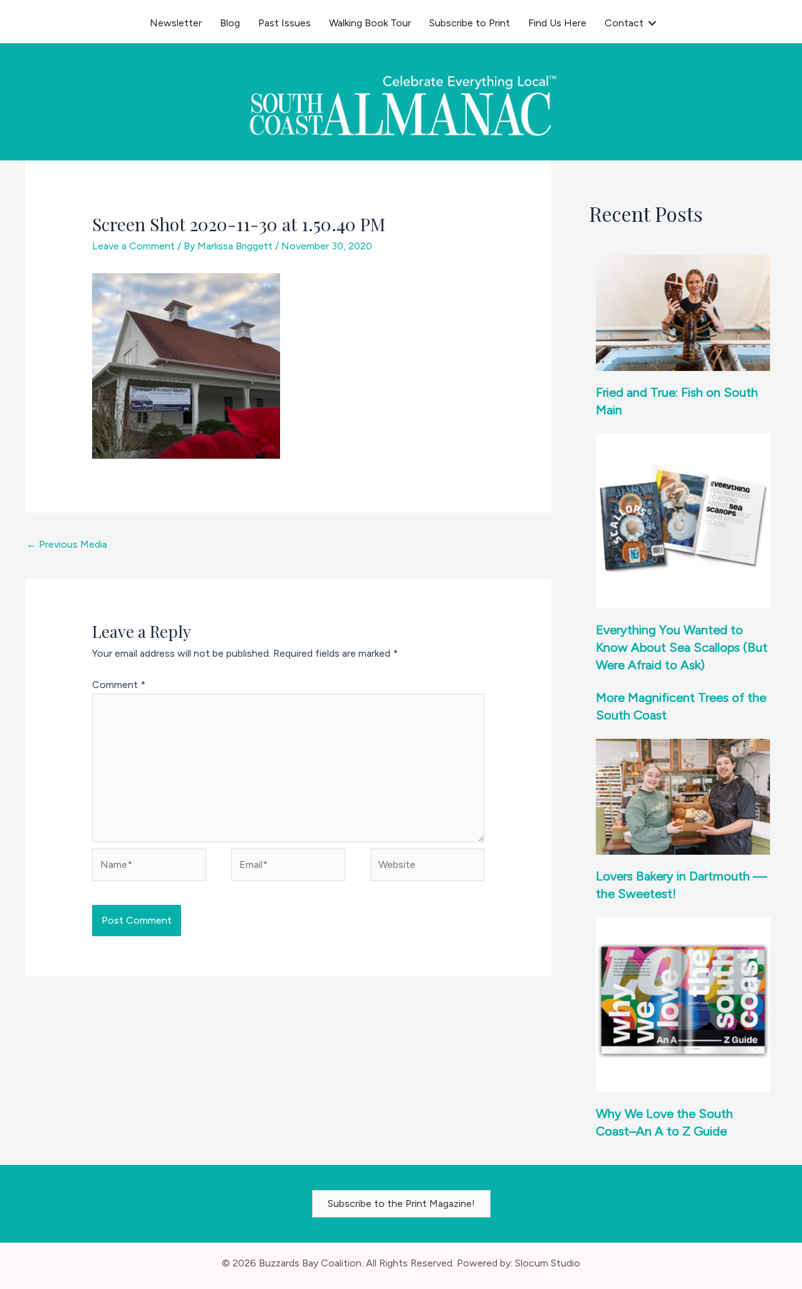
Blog (230, 23)
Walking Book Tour (370, 23)
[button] (652, 23)
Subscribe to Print (469, 23)
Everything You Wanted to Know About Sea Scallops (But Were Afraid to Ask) (682, 647)
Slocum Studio (547, 1263)
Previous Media (66, 544)
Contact (624, 23)
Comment (118, 685)
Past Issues (284, 23)
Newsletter (176, 23)
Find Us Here (557, 23)
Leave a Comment (133, 246)
